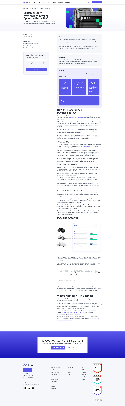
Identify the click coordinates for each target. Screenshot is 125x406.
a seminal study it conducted (75, 117)
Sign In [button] (88, 2)
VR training (68, 129)
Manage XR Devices (55, 367)
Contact (69, 374)
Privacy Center (99, 403)
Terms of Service (91, 403)
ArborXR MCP (54, 381)
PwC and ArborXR (27, 45)
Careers (69, 372)
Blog (83, 367)
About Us (70, 369)
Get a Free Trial (70, 347)
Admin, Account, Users (56, 374)
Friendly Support (54, 379)
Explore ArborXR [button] (96, 2)
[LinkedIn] (95, 400)
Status (83, 379)
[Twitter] (101, 400)
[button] (35, 2)
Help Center (84, 376)
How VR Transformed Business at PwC (31, 43)
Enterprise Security (55, 376)
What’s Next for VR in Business (29, 47)
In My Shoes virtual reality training (89, 146)
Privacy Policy (43, 63)
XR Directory (84, 369)
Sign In (52, 391)
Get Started (27, 370)
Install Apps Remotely (56, 369)
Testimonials (70, 367)
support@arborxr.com (29, 382)
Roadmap (84, 374)
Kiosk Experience (55, 372)
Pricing (48, 2)
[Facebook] (98, 400)
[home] (26, 2)
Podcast (84, 372)
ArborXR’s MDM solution (71, 73)
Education (54, 2)
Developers (60, 2)
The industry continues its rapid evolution (74, 312)
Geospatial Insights (62, 205)
